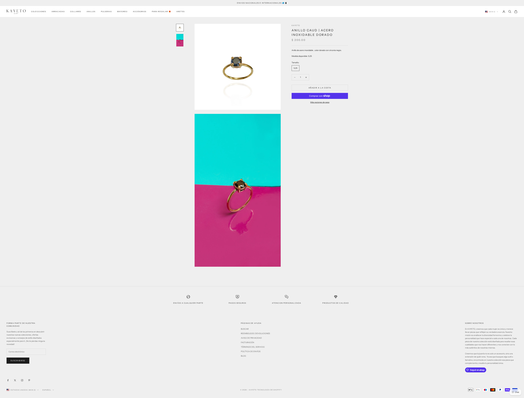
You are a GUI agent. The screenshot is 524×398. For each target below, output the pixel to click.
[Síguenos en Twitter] (15, 380)
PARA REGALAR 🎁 (161, 11)
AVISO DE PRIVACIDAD (251, 338)
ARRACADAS (58, 11)
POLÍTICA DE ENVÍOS (250, 351)
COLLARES (75, 11)
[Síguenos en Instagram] (22, 380)
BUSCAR (245, 329)
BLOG (243, 356)
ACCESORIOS (139, 11)
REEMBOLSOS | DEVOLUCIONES (255, 333)
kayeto (296, 25)
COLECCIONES (38, 11)
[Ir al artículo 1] (180, 27)
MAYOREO (122, 11)
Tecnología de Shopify (269, 390)
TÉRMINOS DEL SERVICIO (253, 347)
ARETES (180, 11)
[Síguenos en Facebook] (8, 380)
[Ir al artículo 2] (180, 40)
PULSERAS (106, 11)
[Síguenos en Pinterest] (29, 380)
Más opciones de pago (319, 102)
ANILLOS (91, 11)
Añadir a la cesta (320, 88)
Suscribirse (18, 360)
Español (46, 390)
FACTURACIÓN (247, 342)
